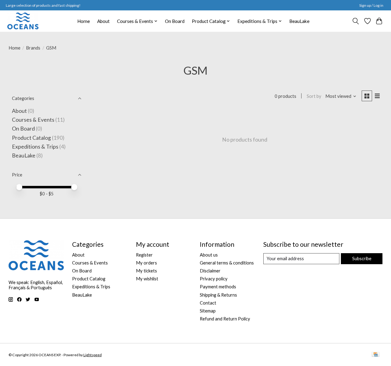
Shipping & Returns (218, 295)
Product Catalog (31, 138)
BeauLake (299, 21)
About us (209, 254)
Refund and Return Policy (225, 318)
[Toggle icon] (355, 21)
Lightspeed (92, 355)
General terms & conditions (227, 262)
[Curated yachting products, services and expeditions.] (22, 21)
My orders (146, 262)
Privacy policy (214, 278)
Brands (33, 47)
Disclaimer (210, 270)
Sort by (314, 96)
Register (144, 254)
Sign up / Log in (371, 5)
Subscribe (361, 258)
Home (83, 21)
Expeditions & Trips (35, 146)
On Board (175, 21)
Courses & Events (33, 119)
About (103, 21)
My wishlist (147, 278)
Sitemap (208, 310)
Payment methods (218, 286)
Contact (208, 302)
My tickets (146, 270)
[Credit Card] (375, 355)
